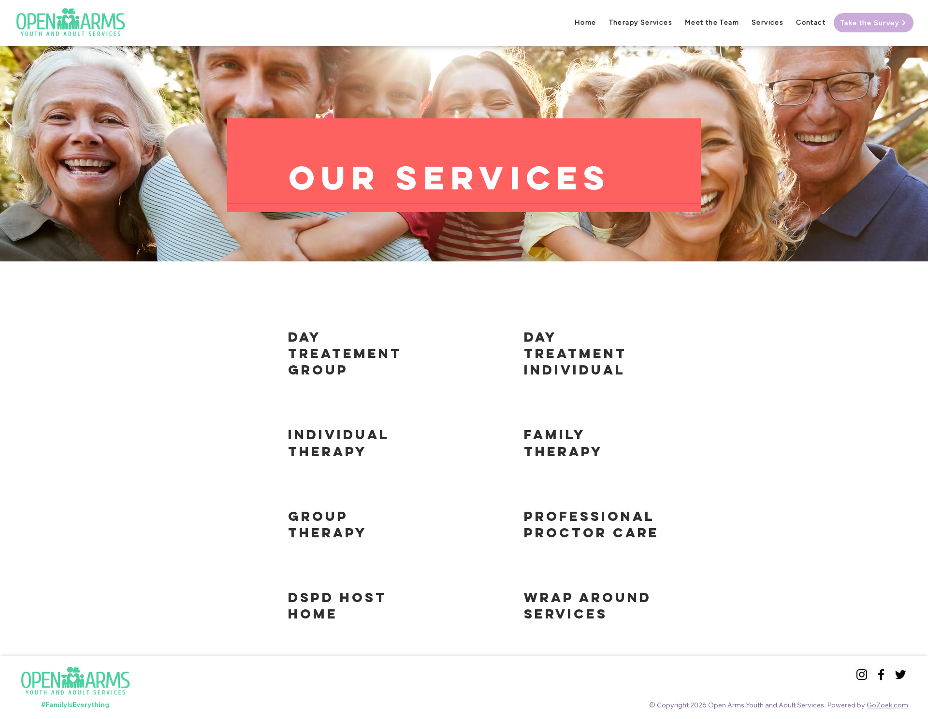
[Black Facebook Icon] (881, 674)
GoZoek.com (887, 705)
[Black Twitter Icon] (900, 674)
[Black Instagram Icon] (862, 674)
